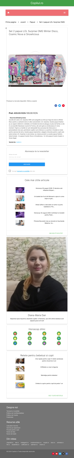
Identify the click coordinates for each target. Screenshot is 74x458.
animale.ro (60, 442)
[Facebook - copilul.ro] (66, 453)
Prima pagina (11, 22)
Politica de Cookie (12, 415)
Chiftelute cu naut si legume (49, 367)
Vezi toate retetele (55, 395)
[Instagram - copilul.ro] (63, 453)
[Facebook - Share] (56, 105)
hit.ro (8, 444)
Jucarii (23, 22)
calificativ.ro (25, 444)
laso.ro (53, 442)
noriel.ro (18, 142)
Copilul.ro (37, 3)
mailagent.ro (25, 442)
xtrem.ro (42, 444)
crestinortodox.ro (36, 442)
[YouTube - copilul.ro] (56, 453)
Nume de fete (11, 432)
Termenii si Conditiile (13, 411)
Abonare (27, 164)
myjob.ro (46, 442)
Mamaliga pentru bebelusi (49, 375)
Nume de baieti (11, 434)
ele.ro (17, 442)
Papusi (32, 22)
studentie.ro (15, 444)
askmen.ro (34, 444)
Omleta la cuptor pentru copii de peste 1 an (49, 383)
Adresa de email (13, 154)
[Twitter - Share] (60, 105)
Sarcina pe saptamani (13, 428)
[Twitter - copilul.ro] (60, 453)
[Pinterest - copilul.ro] (53, 453)
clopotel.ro (10, 442)
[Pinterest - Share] (63, 105)
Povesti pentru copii (13, 430)
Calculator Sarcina (12, 426)
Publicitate (10, 417)
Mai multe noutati (56, 233)
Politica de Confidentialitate (15, 413)
